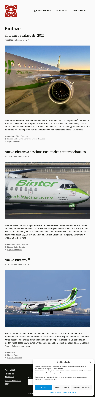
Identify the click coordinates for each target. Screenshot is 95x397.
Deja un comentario (14, 141)
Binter (16, 139)
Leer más (78, 130)
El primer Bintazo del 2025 (25, 35)
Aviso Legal (10, 370)
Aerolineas (11, 136)
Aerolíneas (61, 11)
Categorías (77, 11)
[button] (90, 362)
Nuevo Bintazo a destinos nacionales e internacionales (45, 152)
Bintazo (10, 139)
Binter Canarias (22, 136)
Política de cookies (55, 393)
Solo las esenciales (61, 387)
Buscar (31, 377)
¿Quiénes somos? (42, 11)
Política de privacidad (69, 393)
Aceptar (43, 387)
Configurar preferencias (81, 387)
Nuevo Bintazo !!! (17, 260)
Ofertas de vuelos (38, 139)
